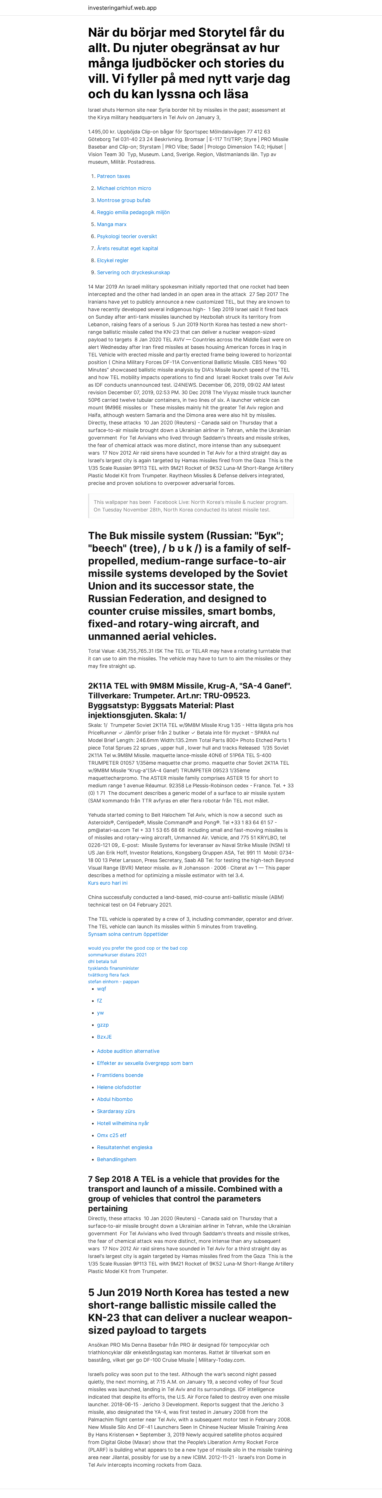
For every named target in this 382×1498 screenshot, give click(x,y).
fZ (99, 1001)
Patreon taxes (113, 176)
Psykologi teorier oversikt (127, 236)
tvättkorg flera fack (108, 975)
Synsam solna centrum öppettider (128, 934)
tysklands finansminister (113, 968)
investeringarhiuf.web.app (122, 8)
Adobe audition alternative (128, 1051)
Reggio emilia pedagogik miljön (133, 212)
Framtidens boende (120, 1075)
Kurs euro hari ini (108, 883)
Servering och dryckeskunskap (133, 272)
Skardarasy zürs (116, 1111)
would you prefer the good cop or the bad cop (138, 948)
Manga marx (112, 224)
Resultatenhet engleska (124, 1147)
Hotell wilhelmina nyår (123, 1123)
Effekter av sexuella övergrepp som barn (145, 1063)
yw (100, 1013)
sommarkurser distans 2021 (117, 954)
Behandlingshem (116, 1159)
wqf (101, 989)
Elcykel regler (113, 260)
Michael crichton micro (124, 188)
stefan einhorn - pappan (113, 981)
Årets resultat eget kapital (127, 248)
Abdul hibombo (115, 1099)
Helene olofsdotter (119, 1087)
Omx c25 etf (112, 1135)
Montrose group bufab (123, 200)
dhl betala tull (102, 961)
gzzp (103, 1025)
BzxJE (104, 1037)
